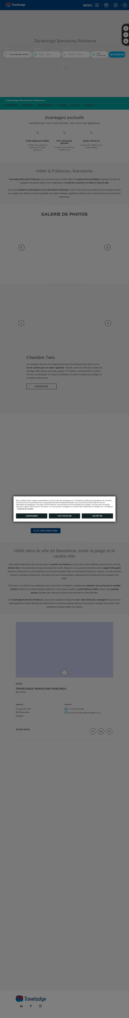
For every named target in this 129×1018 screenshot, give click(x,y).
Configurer (32, 516)
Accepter (97, 516)
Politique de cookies (25, 509)
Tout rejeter (64, 516)
